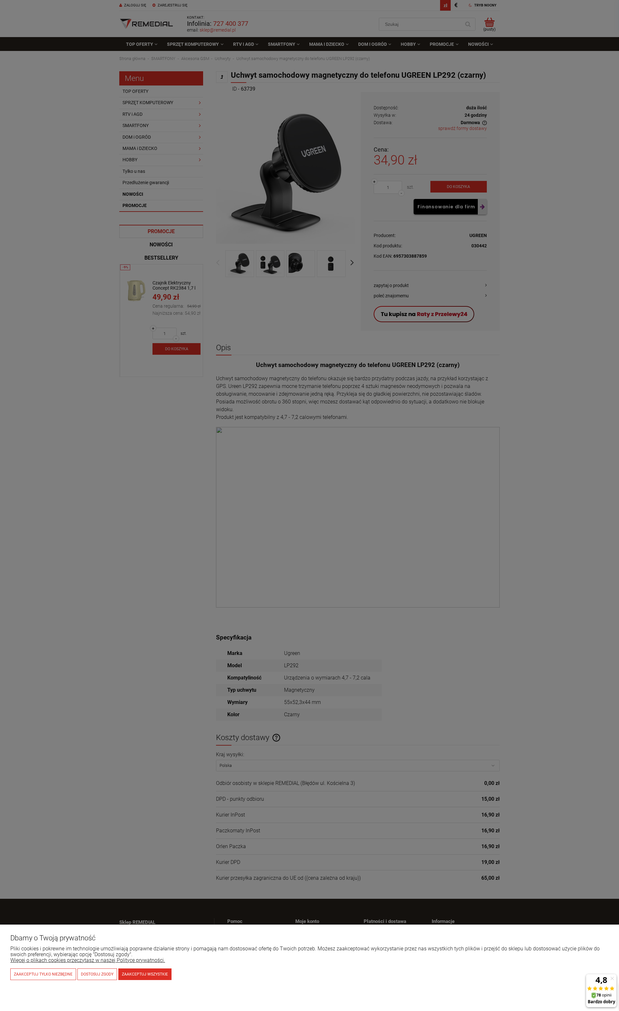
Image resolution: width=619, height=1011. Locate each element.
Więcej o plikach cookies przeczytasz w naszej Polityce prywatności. (87, 960)
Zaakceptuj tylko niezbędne (43, 974)
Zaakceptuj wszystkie (145, 974)
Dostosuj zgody (97, 974)
